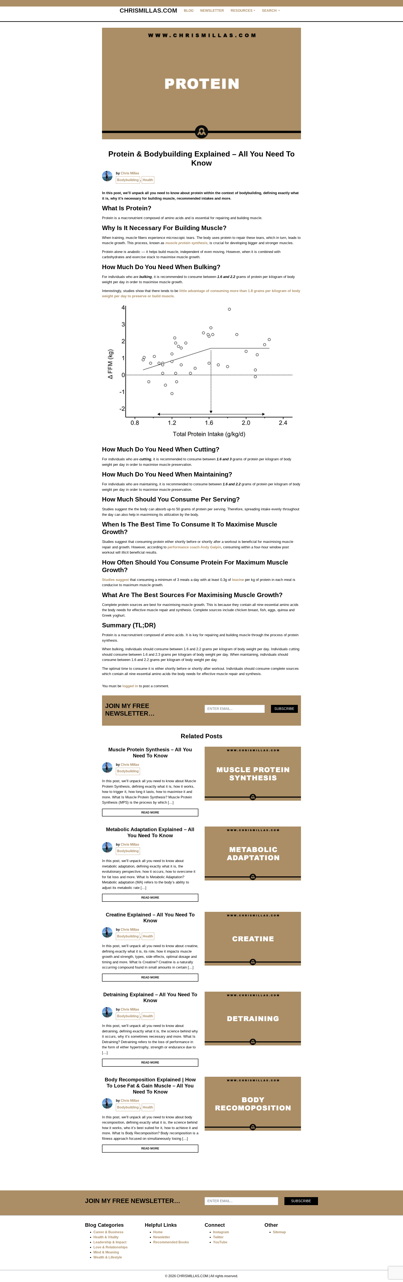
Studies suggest (115, 580)
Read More (150, 812)
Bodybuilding (128, 180)
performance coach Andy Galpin (194, 547)
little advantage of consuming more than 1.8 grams (221, 291)
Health (148, 180)
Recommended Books (171, 1242)
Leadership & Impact (109, 1242)
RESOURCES (242, 10)
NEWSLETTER (212, 10)
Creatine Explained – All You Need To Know (150, 918)
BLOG (189, 10)
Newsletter (161, 1237)
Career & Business (108, 1232)
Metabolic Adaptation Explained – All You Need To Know (150, 832)
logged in (130, 686)
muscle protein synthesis (186, 243)
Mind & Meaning (106, 1252)
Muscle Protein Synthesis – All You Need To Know (150, 752)
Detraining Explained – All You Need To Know (150, 997)
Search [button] (269, 10)
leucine (238, 580)
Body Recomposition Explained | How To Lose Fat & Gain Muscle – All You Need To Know (150, 1086)
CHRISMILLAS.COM (148, 10)
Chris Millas (130, 173)
